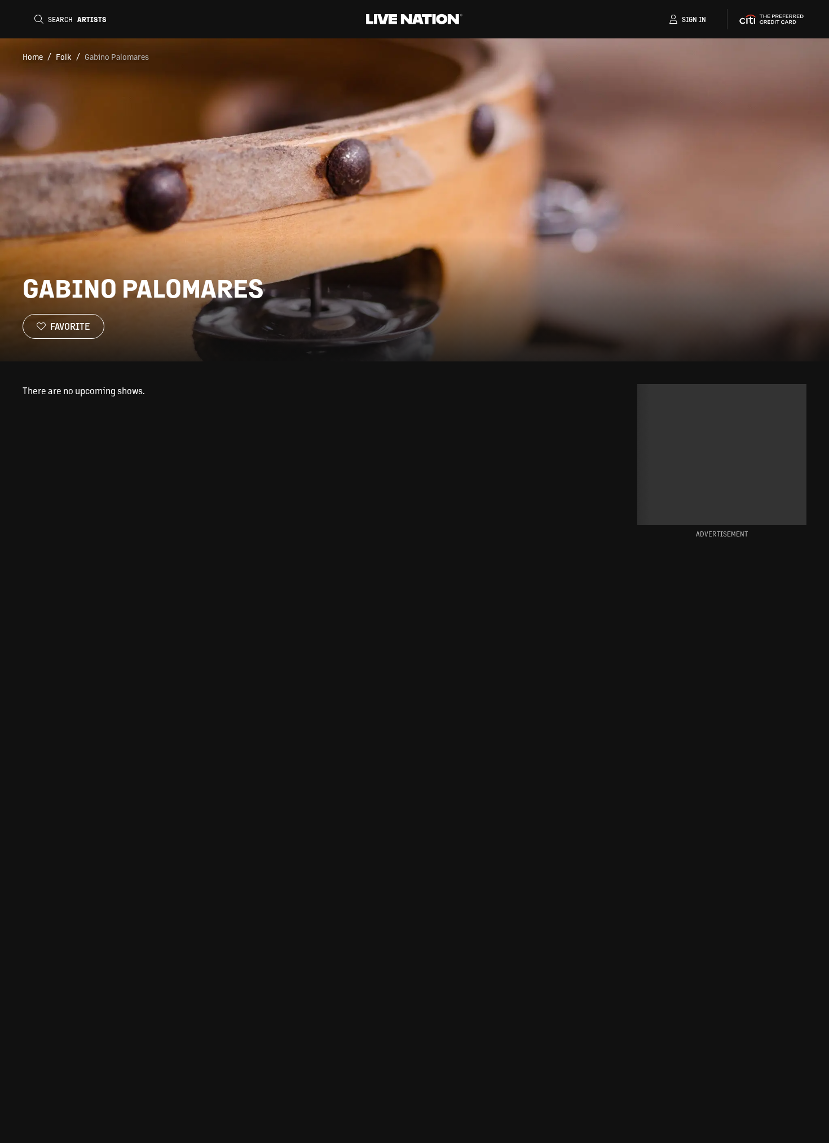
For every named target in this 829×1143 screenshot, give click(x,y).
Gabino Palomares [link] (117, 56)
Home (33, 56)
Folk (64, 56)
